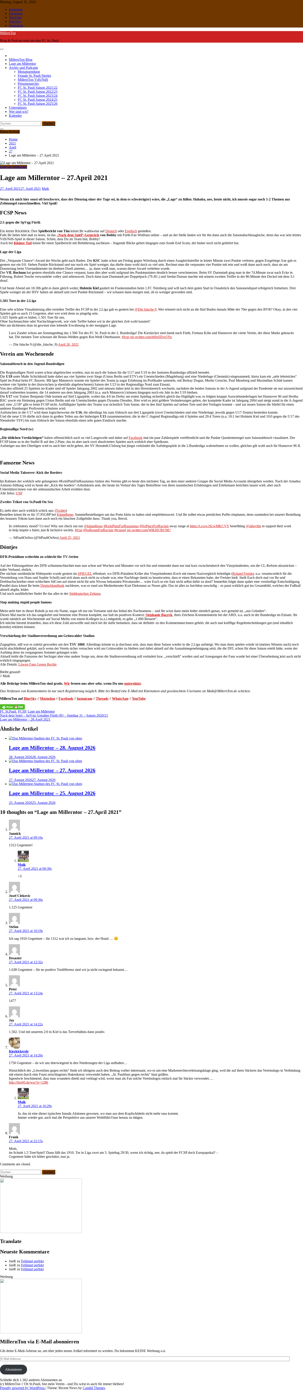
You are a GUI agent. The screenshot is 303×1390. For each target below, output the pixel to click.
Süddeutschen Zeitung (84, 593)
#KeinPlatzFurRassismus (121, 526)
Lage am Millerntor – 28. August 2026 (52, 748)
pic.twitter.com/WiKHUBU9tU (149, 530)
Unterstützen (18, 107)
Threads (102, 698)
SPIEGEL (85, 573)
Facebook (16, 13)
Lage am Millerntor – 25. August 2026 (52, 793)
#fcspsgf (120, 530)
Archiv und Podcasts (23, 67)
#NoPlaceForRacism (154, 526)
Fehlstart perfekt (32, 1261)
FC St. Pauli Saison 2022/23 (37, 91)
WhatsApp (120, 698)
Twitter (61, 510)
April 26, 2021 (68, 344)
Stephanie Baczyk (159, 615)
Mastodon (16, 25)
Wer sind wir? (18, 111)
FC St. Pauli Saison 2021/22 (37, 87)
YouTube (15, 17)
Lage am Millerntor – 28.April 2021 (25, 719)
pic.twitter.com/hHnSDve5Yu (151, 337)
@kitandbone (93, 526)
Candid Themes (94, 1388)
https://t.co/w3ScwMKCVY (209, 526)
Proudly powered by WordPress (22, 1388)
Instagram (16, 9)
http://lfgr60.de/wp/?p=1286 (28, 1082)
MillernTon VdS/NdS (33, 79)
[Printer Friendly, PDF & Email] (12, 707)
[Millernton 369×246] (41, 1232)
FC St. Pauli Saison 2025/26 (37, 103)
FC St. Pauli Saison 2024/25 (37, 99)
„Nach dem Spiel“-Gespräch (78, 235)
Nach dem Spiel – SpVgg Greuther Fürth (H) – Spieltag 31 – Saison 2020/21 (54, 715)
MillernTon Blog (20, 59)
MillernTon (8, 33)
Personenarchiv (28, 83)
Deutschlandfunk (52, 585)
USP (19, 493)
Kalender (15, 115)
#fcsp (125, 337)
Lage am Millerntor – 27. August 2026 (52, 770)
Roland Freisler (243, 573)
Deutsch (111, 231)
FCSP (22, 711)
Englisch (131, 231)
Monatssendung (29, 71)
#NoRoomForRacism (98, 530)
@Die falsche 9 (145, 309)
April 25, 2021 (69, 537)
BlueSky (15, 21)
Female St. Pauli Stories (34, 75)
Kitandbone (65, 514)
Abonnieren (13, 1369)
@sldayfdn (253, 526)
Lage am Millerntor (22, 63)
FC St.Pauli (8, 711)
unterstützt (132, 683)
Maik (22, 865)
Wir (67, 683)
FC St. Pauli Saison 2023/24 (37, 95)
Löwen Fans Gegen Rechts (37, 664)
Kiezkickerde (19, 1051)
